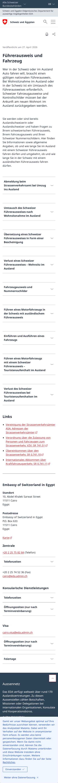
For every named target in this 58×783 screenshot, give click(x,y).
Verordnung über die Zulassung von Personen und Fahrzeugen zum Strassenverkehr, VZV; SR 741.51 (28, 441)
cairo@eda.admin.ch (15, 576)
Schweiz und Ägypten (22, 22)
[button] (52, 678)
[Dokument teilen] (53, 34)
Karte (6, 537)
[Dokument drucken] (46, 34)
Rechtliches (9, 762)
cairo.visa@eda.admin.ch (18, 632)
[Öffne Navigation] (53, 22)
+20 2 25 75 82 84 (13, 552)
